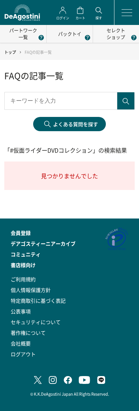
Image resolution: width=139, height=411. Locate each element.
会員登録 (21, 232)
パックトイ (69, 33)
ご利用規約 (23, 279)
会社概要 (21, 343)
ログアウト (23, 354)
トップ (10, 52)
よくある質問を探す (75, 124)
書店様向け (23, 264)
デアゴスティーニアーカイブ (43, 243)
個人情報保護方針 (31, 289)
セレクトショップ (116, 33)
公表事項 (21, 311)
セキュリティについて (36, 321)
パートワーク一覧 (23, 33)
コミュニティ (26, 254)
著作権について (28, 332)
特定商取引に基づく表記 (38, 300)
